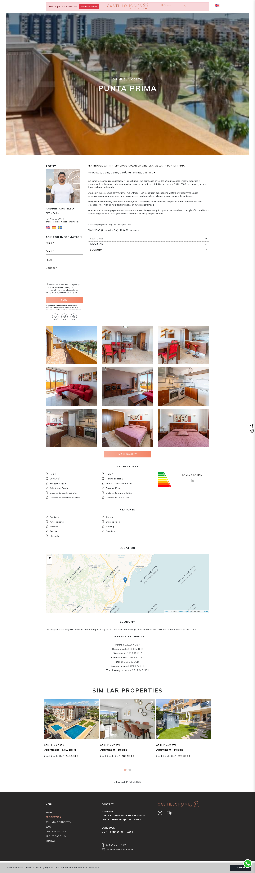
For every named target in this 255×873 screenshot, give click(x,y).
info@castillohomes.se (120, 849)
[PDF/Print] (74, 317)
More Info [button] (94, 867)
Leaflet (167, 611)
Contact (51, 841)
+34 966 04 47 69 (115, 844)
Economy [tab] (96, 250)
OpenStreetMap (185, 611)
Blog (49, 826)
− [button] (50, 562)
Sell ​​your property (58, 822)
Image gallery (127, 454)
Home (49, 812)
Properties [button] (54, 817)
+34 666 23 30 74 (55, 218)
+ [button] (50, 557)
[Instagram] (169, 812)
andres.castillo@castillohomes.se (63, 221)
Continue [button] (240, 868)
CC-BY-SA (204, 611)
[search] (234, 5)
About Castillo (56, 836)
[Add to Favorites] (55, 317)
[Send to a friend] (64, 317)
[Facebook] (160, 812)
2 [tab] (130, 770)
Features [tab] (97, 238)
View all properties (127, 782)
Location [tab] (96, 244)
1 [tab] (125, 770)
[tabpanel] (71, 731)
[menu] (242, 5)
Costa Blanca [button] (55, 831)
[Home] (127, 6)
